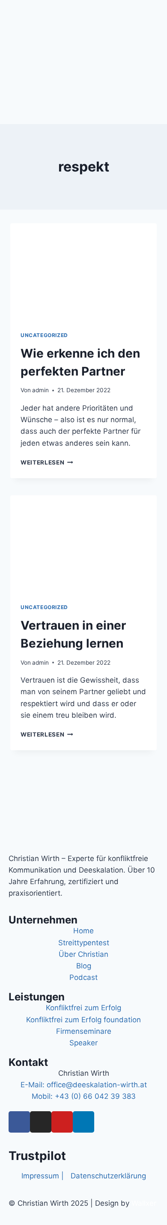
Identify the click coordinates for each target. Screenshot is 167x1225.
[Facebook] (19, 1122)
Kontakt (28, 1062)
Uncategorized (44, 335)
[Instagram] (40, 1122)
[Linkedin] (83, 1122)
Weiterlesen (47, 462)
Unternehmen (43, 920)
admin (40, 390)
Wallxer (143, 1203)
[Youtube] (62, 1122)
